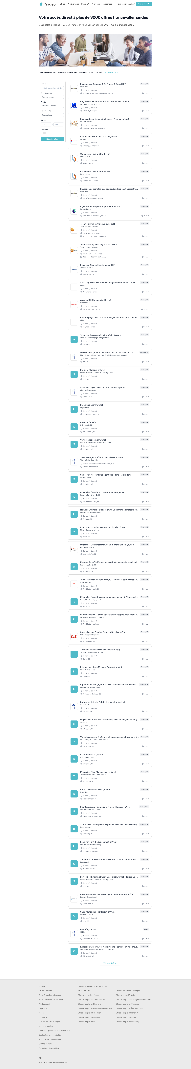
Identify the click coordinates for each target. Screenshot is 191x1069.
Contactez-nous (45, 1044)
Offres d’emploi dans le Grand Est (91, 999)
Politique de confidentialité (50, 1039)
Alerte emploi (73, 4)
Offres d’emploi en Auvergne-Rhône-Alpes (133, 999)
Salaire (43, 120)
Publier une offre (144, 4)
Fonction (44, 102)
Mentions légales (46, 1026)
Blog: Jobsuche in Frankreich (51, 999)
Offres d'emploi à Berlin (125, 995)
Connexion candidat (126, 4)
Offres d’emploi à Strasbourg (127, 1022)
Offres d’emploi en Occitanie (127, 1004)
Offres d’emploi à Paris (87, 1022)
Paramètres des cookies (49, 1048)
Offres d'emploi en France (88, 995)
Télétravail (45, 129)
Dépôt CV (43, 1008)
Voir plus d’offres (110, 963)
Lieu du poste (46, 111)
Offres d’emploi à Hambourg (89, 1017)
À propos (96, 4)
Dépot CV (85, 4)
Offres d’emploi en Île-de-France (129, 1008)
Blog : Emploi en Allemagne (50, 995)
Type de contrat (46, 93)
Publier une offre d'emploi (49, 1022)
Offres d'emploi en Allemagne (128, 991)
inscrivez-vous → (110, 72)
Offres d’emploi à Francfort (127, 1013)
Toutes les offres (84, 991)
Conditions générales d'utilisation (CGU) (55, 1030)
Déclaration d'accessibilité (50, 1035)
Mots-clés (44, 84)
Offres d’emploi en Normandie (90, 1004)
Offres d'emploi (45, 991)
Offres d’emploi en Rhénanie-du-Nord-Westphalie (96, 1008)
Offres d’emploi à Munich (126, 1017)
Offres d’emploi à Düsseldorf (89, 1013)
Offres (62, 4)
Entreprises (107, 4)
